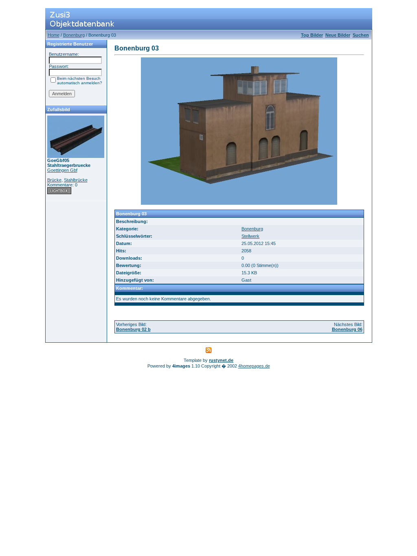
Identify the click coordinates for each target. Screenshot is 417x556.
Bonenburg (74, 35)
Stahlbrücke (76, 179)
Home (53, 35)
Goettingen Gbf (62, 170)
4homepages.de (254, 365)
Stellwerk (250, 236)
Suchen (361, 35)
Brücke (54, 179)
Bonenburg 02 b (133, 329)
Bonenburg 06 (347, 329)
